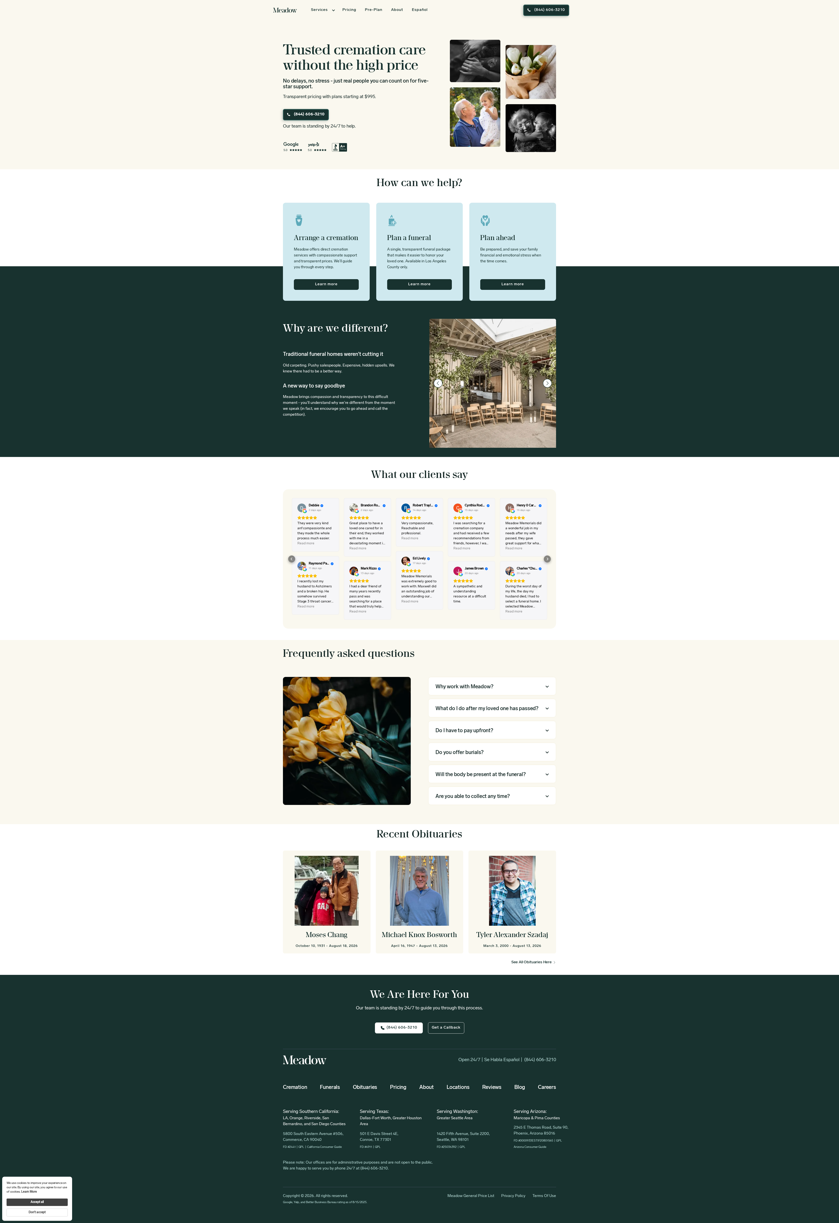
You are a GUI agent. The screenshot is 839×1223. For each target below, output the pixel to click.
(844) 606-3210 (540, 1060)
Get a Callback (446, 1028)
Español (420, 10)
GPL (301, 1147)
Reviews (491, 1087)
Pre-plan (373, 10)
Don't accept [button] (37, 1212)
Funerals (330, 1087)
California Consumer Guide (324, 1147)
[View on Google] (301, 507)
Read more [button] (305, 543)
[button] (322, 10)
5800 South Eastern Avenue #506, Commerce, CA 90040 (313, 1137)
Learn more (326, 284)
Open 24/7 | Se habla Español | (490, 1060)
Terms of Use (544, 1196)
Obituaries (365, 1087)
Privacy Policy (513, 1196)
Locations (458, 1087)
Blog (519, 1087)
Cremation (295, 1087)
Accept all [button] (37, 1202)
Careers (547, 1087)
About (397, 10)
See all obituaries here (531, 962)
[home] (285, 10)
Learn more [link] (29, 1192)
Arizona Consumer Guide (530, 1147)
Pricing (349, 10)
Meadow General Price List (470, 1196)
